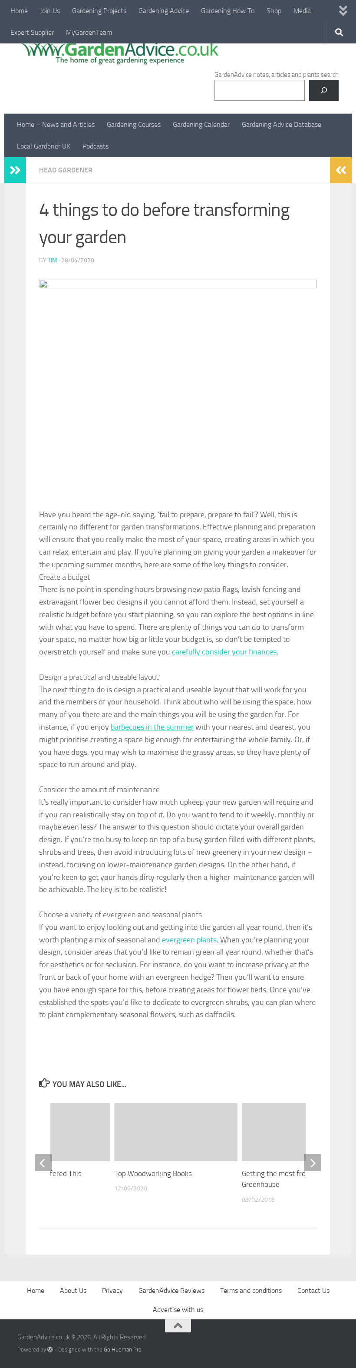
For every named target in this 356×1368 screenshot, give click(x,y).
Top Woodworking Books (153, 1173)
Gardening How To (227, 11)
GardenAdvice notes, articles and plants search (276, 75)
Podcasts (95, 146)
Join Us (50, 11)
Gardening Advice (163, 11)
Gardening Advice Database (281, 124)
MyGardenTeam (89, 32)
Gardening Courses (134, 124)
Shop (274, 11)
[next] (312, 1162)
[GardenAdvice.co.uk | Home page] (119, 52)
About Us (73, 1290)
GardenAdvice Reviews (171, 1290)
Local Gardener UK (43, 146)
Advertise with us (178, 1309)
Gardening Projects (99, 11)
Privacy (112, 1290)
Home (19, 11)
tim (52, 260)
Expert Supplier (32, 32)
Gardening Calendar (201, 124)
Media (302, 11)
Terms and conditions (251, 1290)
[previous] (43, 1162)
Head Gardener (65, 170)
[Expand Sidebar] (15, 170)
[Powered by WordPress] (50, 1349)
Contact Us (313, 1290)
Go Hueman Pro (123, 1349)
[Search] (324, 90)
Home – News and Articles (56, 124)
